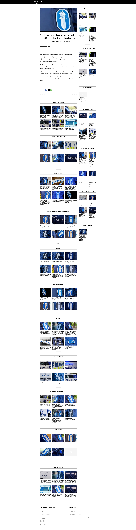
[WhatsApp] (51, 90)
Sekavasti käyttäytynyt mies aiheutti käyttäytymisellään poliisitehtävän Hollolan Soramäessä (92, 122)
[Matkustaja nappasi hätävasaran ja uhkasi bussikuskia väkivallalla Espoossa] (83, 197)
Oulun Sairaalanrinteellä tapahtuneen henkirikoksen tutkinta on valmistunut (71, 201)
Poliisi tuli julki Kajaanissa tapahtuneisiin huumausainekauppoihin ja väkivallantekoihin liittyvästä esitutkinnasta (56, 420)
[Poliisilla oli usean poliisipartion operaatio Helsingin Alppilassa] (71, 399)
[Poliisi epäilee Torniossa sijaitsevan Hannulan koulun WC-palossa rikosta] (45, 489)
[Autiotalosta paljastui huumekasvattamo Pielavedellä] (71, 413)
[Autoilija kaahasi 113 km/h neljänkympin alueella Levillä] (71, 123)
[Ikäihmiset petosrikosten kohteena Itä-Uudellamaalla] (58, 452)
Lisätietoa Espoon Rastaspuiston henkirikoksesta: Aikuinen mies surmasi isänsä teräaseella (57, 116)
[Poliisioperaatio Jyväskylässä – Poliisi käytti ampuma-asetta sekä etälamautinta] (58, 145)
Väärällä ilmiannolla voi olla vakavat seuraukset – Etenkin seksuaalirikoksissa (45, 116)
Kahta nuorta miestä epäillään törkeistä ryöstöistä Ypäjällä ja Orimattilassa (70, 262)
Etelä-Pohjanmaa (45, 46)
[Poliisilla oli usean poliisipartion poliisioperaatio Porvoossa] (83, 210)
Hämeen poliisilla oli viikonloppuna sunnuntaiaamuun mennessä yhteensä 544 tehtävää (82, 121)
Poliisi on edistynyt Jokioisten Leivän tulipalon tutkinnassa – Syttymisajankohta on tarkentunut (45, 332)
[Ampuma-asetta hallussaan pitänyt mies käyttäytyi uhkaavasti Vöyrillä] (92, 197)
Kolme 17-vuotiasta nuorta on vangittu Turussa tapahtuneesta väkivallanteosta (45, 240)
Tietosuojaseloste (43, 524)
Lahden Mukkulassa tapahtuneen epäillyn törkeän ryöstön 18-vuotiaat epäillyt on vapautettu (70, 275)
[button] (103, 2)
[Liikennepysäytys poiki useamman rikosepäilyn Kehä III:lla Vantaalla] (45, 413)
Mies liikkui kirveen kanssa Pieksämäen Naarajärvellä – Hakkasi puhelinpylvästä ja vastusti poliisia (70, 495)
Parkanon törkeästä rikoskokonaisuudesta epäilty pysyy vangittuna (70, 298)
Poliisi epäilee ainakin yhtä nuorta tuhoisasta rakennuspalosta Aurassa (70, 347)
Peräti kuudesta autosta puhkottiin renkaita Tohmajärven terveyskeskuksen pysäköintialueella (45, 481)
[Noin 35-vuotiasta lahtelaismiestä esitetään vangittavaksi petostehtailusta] (58, 438)
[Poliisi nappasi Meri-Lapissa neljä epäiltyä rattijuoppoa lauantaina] (58, 123)
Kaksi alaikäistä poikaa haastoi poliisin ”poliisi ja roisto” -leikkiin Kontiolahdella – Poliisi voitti (70, 116)
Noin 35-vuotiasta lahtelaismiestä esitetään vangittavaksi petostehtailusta (57, 443)
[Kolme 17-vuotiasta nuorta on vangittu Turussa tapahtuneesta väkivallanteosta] (45, 234)
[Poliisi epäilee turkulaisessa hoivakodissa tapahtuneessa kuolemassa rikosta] (83, 173)
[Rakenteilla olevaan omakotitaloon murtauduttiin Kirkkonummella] (71, 365)
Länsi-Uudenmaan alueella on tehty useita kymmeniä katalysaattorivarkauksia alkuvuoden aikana (48, 97)
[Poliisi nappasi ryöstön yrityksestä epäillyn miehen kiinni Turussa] (45, 269)
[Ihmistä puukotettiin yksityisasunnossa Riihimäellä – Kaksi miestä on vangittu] (71, 234)
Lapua (49, 46)
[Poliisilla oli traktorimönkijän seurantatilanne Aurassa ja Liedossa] (71, 145)
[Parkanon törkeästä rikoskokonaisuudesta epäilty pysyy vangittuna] (71, 292)
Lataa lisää (57, 132)
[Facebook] (46, 90)
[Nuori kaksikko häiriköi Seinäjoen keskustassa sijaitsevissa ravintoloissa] (58, 489)
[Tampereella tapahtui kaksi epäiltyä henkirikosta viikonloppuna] (58, 195)
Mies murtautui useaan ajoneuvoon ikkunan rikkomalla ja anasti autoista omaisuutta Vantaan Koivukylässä (70, 481)
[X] (49, 90)
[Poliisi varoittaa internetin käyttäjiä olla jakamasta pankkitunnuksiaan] (71, 452)
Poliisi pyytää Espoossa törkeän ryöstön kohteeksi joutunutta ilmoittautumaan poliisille (57, 262)
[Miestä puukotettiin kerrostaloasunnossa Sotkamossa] (58, 234)
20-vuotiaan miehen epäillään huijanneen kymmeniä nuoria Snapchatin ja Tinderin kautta (69, 443)
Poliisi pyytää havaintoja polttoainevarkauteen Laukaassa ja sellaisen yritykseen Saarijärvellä (45, 383)
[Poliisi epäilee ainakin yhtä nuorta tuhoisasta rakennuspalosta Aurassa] (71, 341)
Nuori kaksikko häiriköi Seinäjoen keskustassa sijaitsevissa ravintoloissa (57, 495)
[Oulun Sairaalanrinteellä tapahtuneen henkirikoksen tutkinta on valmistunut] (71, 195)
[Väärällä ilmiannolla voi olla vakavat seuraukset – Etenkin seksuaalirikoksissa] (45, 110)
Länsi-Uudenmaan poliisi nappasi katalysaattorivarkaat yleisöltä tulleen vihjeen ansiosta (57, 383)
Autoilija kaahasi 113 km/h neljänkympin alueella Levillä (82, 34)
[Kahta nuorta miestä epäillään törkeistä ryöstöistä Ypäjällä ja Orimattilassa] (71, 256)
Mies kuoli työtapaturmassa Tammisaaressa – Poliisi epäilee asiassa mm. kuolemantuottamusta (92, 180)
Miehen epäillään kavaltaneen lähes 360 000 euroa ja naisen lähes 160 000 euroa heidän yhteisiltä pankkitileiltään (82, 100)
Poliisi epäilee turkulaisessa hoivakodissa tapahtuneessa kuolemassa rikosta (82, 179)
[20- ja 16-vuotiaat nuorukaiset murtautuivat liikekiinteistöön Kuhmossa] (71, 377)
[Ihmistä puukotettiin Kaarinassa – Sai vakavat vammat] (71, 158)
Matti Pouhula (42, 43)
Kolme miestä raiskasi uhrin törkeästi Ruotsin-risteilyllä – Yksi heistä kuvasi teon (57, 298)
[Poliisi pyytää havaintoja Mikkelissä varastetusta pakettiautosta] (45, 123)
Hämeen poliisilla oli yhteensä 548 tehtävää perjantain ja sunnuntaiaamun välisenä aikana (92, 136)
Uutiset (41, 46)
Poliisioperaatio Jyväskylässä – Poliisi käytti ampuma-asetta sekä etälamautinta (57, 150)
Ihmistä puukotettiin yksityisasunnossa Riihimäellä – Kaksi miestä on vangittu (70, 240)
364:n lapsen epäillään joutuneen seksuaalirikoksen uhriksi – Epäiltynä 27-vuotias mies (70, 311)
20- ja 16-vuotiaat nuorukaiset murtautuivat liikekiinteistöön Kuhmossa (69, 383)
